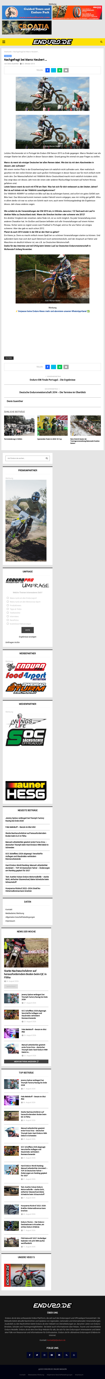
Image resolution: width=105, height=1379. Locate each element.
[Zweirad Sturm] (25, 693)
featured (8, 358)
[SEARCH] (47, 458)
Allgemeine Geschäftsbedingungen (20, 917)
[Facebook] (30, 1355)
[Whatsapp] (74, 1355)
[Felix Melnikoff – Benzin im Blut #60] (11, 1033)
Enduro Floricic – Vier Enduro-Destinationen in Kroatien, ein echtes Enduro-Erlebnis (33, 1224)
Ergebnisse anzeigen (27, 637)
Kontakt (8, 909)
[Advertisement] (52, 333)
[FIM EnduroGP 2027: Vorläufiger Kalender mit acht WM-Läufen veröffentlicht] (11, 1242)
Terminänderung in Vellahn (13, 439)
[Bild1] (27, 22)
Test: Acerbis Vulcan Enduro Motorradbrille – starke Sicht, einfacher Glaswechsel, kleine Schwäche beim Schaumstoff (32, 1191)
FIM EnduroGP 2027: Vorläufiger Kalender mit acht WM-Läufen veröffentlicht (33, 1241)
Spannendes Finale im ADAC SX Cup (49, 439)
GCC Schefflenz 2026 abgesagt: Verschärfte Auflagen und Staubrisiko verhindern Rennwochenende (34, 1015)
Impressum (10, 921)
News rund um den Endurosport (23, 598)
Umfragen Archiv (12, 642)
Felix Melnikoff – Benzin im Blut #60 (34, 1030)
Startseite (8, 52)
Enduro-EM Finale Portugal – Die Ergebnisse (52, 380)
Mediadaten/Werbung (14, 913)
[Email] (59, 1355)
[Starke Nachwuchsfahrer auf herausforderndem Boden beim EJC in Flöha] (26, 953)
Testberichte (15, 613)
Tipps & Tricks (15, 609)
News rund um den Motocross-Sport (25, 602)
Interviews (8, 56)
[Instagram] (44, 1355)
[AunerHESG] (25, 799)
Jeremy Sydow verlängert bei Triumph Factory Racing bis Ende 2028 (35, 997)
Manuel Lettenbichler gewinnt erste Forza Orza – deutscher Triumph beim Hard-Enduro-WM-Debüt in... (35, 1049)
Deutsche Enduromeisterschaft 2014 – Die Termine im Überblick (52, 392)
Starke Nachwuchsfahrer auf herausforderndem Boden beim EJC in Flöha (25, 974)
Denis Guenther (13, 64)
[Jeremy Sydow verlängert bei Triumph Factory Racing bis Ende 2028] (11, 998)
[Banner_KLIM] (25, 561)
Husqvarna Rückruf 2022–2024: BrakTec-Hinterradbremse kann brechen (33, 1208)
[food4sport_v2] (25, 680)
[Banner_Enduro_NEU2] (27, 7)
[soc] (25, 745)
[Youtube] (52, 1355)
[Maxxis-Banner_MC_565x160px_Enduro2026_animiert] (77, 7)
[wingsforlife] (25, 727)
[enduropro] (25, 670)
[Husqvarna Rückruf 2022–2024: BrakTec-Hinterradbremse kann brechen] (11, 1209)
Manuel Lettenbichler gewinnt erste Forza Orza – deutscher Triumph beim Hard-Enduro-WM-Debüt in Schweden (34, 1132)
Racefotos (14, 620)
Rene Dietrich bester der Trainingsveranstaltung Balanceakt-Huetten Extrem (85, 441)
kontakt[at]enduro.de (56, 1340)
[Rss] (67, 1355)
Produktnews (15, 605)
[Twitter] (37, 1355)
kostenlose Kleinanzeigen (20, 624)
